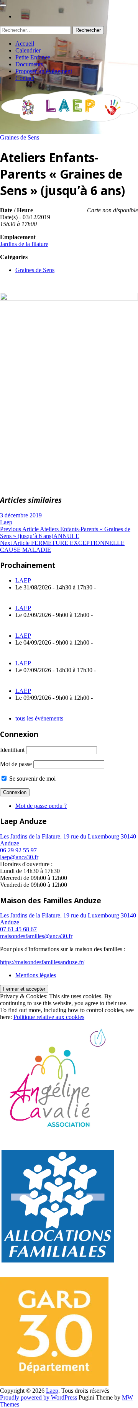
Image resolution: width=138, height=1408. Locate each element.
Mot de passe (16, 764)
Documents (29, 64)
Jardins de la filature (24, 244)
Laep (6, 522)
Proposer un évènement (43, 71)
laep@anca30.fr (19, 857)
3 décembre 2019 (21, 515)
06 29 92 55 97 (18, 850)
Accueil (24, 43)
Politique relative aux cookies (48, 1017)
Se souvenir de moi (32, 778)
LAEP (23, 580)
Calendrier (28, 50)
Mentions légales (35, 975)
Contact (24, 78)
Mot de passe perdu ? (41, 805)
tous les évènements (39, 718)
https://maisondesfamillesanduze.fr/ (42, 962)
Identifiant (12, 750)
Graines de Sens (19, 137)
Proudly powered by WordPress (38, 1397)
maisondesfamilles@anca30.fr (36, 936)
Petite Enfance (32, 57)
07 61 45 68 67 (18, 929)
